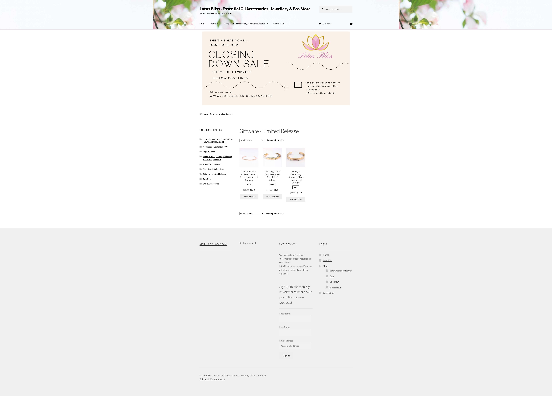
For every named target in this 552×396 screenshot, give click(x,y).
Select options (249, 196)
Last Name (284, 327)
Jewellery (207, 179)
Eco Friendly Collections (213, 169)
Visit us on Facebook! (213, 244)
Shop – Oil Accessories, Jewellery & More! (245, 23)
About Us (215, 23)
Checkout (334, 281)
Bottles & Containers (212, 164)
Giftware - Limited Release (214, 174)
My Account (335, 287)
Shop (325, 266)
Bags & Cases (209, 151)
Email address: (286, 340)
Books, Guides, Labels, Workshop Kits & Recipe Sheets (217, 158)
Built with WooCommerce (212, 379)
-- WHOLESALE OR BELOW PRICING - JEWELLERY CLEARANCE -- (218, 140)
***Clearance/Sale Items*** (215, 147)
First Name (284, 313)
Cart (332, 276)
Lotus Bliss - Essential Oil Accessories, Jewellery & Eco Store (255, 9)
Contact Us (278, 23)
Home (203, 23)
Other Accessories (211, 183)
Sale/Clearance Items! (341, 270)
